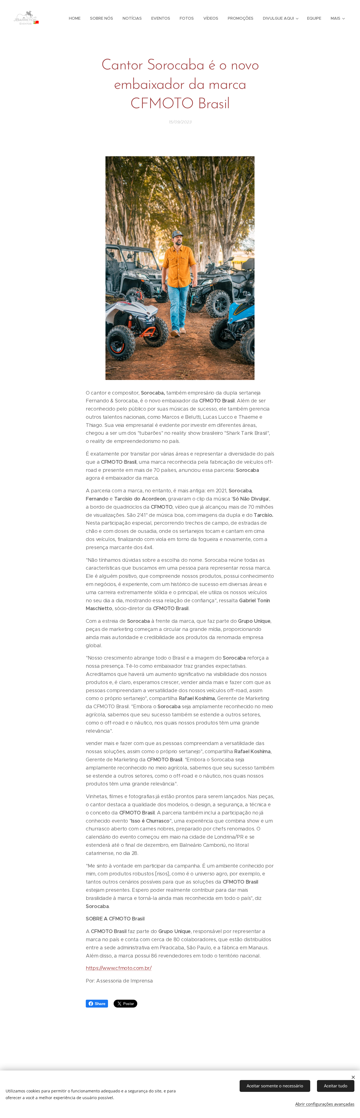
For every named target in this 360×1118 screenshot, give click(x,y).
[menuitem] (74, 18)
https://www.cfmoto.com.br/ (119, 968)
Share (100, 1003)
